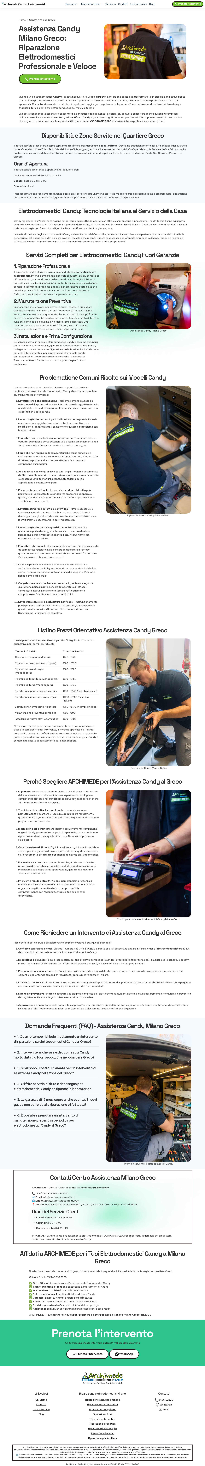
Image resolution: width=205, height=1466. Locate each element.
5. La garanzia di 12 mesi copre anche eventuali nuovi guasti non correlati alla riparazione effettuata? (55, 1102)
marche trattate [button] (90, 4)
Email (165, 1409)
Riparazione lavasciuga (103, 1423)
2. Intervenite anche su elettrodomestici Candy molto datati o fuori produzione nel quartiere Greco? (54, 1054)
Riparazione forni (102, 1414)
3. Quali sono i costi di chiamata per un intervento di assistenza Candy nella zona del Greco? (55, 1070)
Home (22, 19)
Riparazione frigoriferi (102, 1419)
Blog (151, 4)
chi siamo (110, 4)
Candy (33, 19)
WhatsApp (126, 1354)
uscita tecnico (138, 4)
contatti (123, 4)
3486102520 (165, 1399)
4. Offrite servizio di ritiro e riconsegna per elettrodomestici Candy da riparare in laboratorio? (52, 1086)
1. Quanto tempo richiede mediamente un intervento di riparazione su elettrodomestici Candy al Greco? (56, 1039)
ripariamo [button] (71, 4)
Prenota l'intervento (189, 3)
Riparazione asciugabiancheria (102, 1399)
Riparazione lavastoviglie (102, 1428)
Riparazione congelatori (102, 1409)
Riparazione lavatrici (102, 1433)
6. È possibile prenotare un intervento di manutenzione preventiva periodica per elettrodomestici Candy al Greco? (46, 1120)
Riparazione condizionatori (102, 1404)
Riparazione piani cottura (102, 1438)
